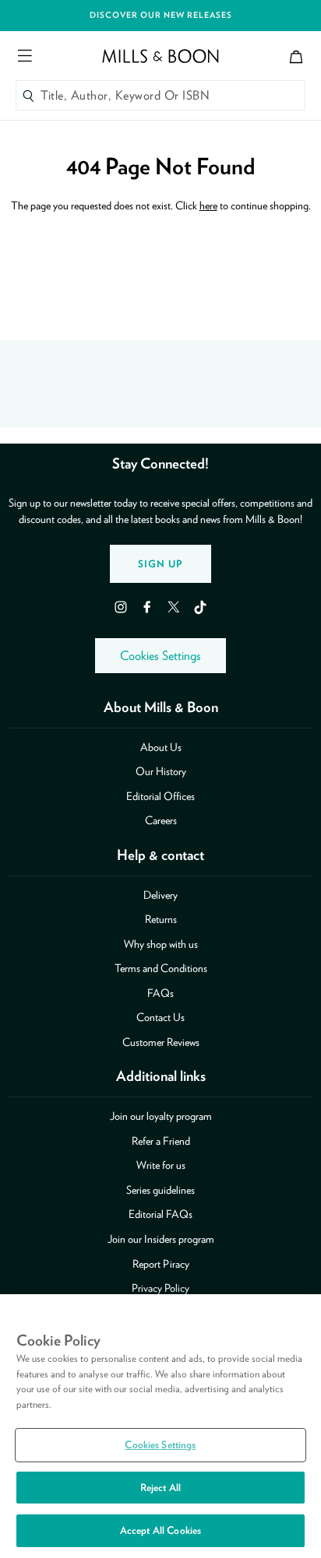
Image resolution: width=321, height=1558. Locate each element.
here (208, 205)
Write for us (160, 1165)
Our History (161, 771)
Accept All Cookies (160, 1530)
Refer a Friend (161, 1141)
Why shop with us (161, 944)
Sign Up (160, 564)
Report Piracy (160, 1264)
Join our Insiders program (161, 1239)
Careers (161, 820)
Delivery (160, 895)
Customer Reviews (160, 1042)
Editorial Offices (160, 796)
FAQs (160, 993)
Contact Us (160, 1017)
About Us (161, 747)
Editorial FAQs (160, 1214)
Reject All (160, 1487)
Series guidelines (160, 1190)
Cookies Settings (160, 655)
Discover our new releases (161, 15)
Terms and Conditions (161, 968)
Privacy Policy (160, 1288)
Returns (161, 919)
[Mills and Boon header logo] (160, 56)
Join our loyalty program (161, 1116)
